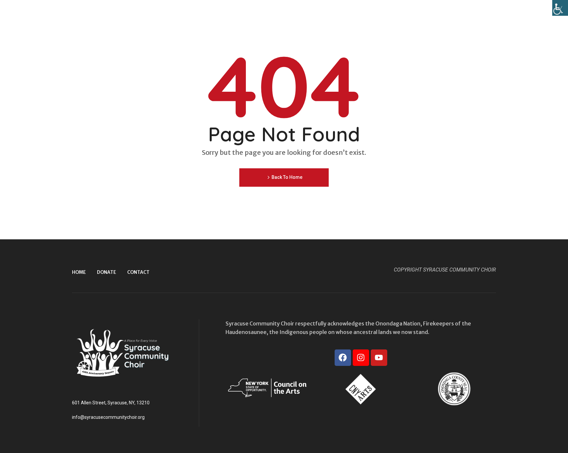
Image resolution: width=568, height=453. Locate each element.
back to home (287, 177)
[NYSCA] (267, 387)
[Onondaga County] (454, 388)
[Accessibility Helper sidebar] (560, 8)
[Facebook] (343, 357)
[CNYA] (360, 388)
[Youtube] (379, 357)
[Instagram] (361, 357)
